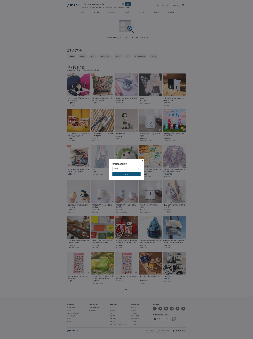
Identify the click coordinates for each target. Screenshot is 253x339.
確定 (126, 174)
